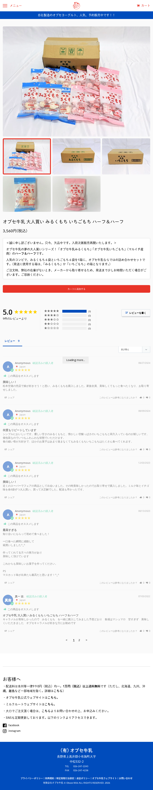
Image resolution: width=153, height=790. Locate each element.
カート (145, 5)
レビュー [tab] (10, 341)
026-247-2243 (80, 766)
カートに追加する (76, 289)
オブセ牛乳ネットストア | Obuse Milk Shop (76, 5)
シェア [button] (11, 397)
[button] (142, 397)
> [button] (86, 640)
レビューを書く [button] (137, 312)
